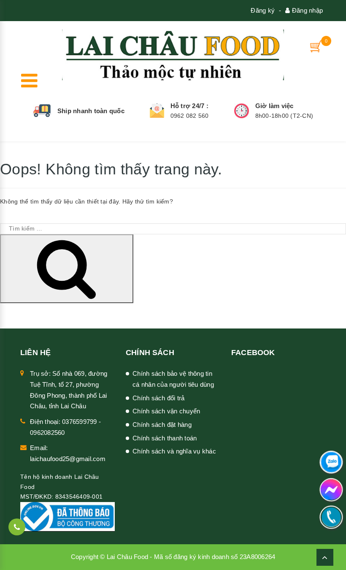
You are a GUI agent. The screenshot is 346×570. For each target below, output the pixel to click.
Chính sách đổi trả (158, 398)
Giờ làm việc (274, 105)
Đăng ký (263, 10)
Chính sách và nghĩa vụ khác (174, 451)
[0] (316, 46)
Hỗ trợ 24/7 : (189, 105)
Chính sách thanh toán (164, 438)
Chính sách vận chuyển (166, 411)
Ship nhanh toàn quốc (90, 110)
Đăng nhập (306, 10)
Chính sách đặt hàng (162, 424)
